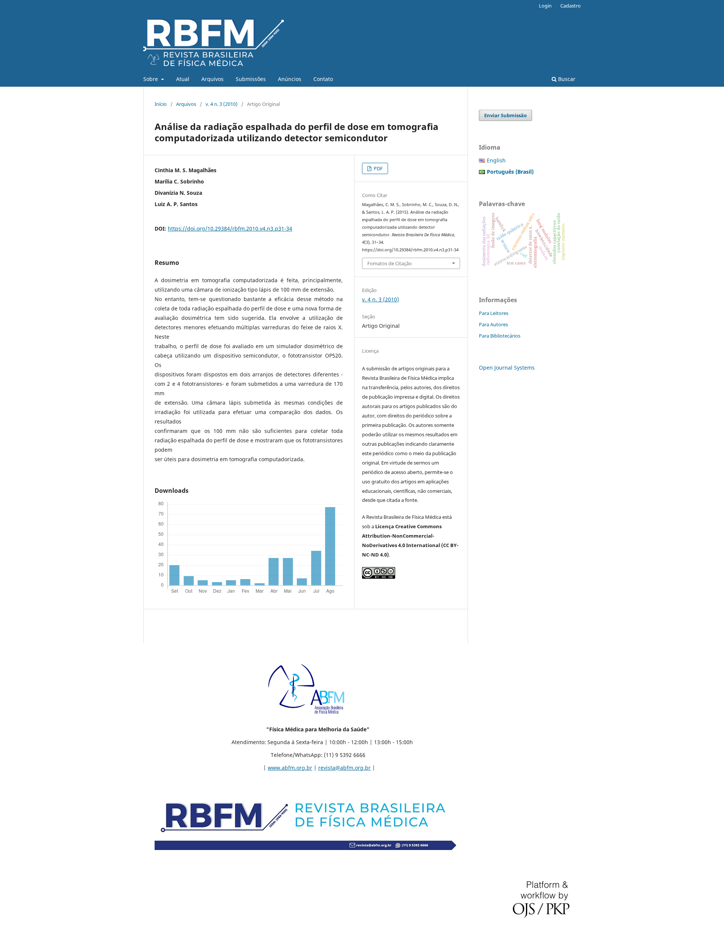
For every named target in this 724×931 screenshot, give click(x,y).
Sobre (151, 79)
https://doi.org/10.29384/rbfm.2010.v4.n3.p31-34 (230, 228)
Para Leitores (493, 313)
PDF (378, 168)
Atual (182, 79)
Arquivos (212, 79)
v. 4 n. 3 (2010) (222, 104)
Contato (323, 79)
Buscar (566, 79)
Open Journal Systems (507, 367)
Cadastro (570, 5)
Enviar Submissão (505, 115)
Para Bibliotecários (499, 335)
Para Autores (493, 324)
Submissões (251, 79)
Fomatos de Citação (389, 263)
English (496, 160)
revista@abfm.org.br (344, 767)
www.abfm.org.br (290, 767)
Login (545, 5)
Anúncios (289, 79)
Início (161, 104)
